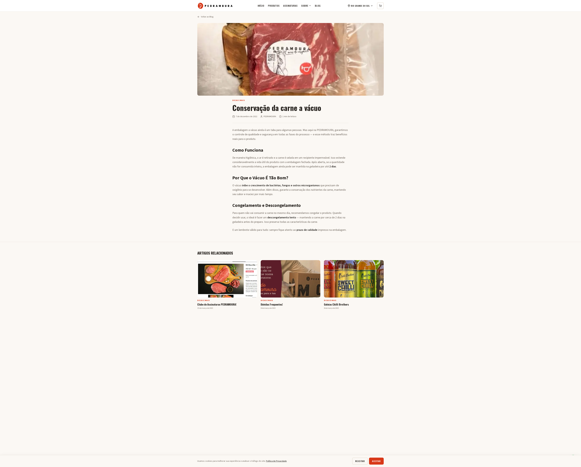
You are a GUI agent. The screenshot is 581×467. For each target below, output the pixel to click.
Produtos (274, 5)
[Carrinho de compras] (380, 5)
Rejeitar (360, 461)
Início (261, 5)
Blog (318, 5)
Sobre (304, 5)
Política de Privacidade (276, 461)
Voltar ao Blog (207, 16)
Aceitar (376, 461)
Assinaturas (290, 5)
